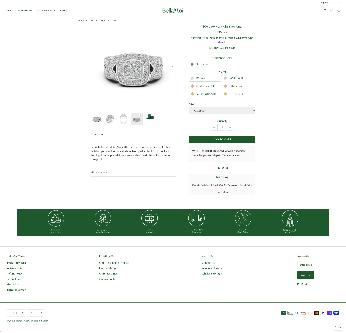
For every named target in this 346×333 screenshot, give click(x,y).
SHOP (8, 10)
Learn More (222, 192)
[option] (133, 67)
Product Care (14, 279)
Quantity (222, 121)
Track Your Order (16, 262)
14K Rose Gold (235, 86)
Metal (222, 72)
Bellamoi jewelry (21, 320)
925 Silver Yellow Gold (206, 94)
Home (81, 20)
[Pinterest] (306, 284)
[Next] (173, 67)
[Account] (325, 10)
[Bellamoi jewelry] (173, 10)
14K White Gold (236, 78)
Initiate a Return (16, 268)
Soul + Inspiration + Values (114, 262)
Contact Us (208, 262)
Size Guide (13, 284)
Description (97, 134)
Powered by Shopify (39, 320)
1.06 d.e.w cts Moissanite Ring (102, 20)
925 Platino (201, 78)
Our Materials (107, 279)
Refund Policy (14, 273)
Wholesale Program (213, 273)
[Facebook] (298, 284)
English (324, 2)
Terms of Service (16, 289)
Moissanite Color (222, 58)
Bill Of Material (99, 172)
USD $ (335, 2)
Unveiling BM (24, 10)
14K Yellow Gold (236, 94)
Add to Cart (222, 139)
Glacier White (202, 64)
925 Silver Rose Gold (205, 86)
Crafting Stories (108, 273)
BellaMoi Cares (46, 10)
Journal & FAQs (107, 268)
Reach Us (65, 10)
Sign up (306, 275)
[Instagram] (302, 284)
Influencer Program (213, 268)
